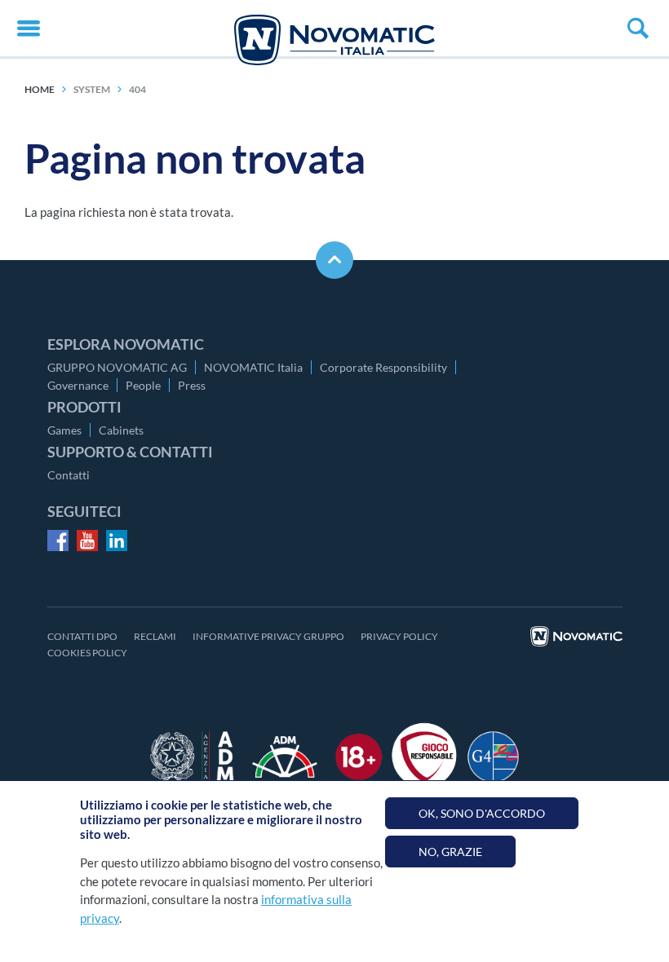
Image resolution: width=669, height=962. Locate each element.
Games (64, 430)
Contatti (68, 475)
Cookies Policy (87, 652)
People (143, 385)
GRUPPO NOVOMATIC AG (117, 367)
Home (39, 89)
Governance (78, 385)
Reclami (155, 636)
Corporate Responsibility (383, 367)
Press (192, 385)
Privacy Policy (399, 636)
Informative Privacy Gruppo (268, 636)
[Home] (334, 40)
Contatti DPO (82, 636)
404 (137, 89)
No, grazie (450, 851)
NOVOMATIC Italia (253, 367)
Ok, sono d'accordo (482, 813)
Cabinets (121, 430)
